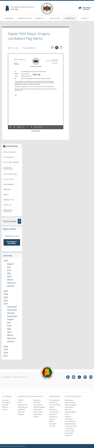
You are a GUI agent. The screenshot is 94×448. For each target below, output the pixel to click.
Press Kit (7, 205)
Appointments (22, 405)
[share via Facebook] (53, 48)
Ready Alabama (70, 424)
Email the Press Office (12, 242)
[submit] (19, 221)
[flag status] (80, 9)
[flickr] (91, 377)
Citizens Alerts (70, 431)
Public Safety (38, 412)
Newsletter (9, 200)
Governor (9, 18)
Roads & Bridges (39, 407)
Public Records (23, 407)
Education (37, 400)
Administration (24, 18)
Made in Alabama (71, 405)
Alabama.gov (69, 400)
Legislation (54, 18)
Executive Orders (11, 162)
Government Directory (69, 408)
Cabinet (20, 400)
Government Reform (38, 415)
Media (6, 195)
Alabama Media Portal (70, 413)
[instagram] (85, 377)
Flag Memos (9, 184)
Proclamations (10, 174)
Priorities (39, 18)
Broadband (37, 409)
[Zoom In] (31, 127)
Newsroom (69, 18)
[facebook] (68, 377)
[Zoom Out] (27, 127)
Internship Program (21, 413)
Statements (9, 157)
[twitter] (79, 377)
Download (35, 131)
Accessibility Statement (69, 434)
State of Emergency (8, 168)
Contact (85, 18)
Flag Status (9, 179)
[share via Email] (61, 48)
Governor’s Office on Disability (71, 427)
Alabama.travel (70, 402)
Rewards (7, 189)
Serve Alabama (70, 421)
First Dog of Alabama (6, 403)
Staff (19, 402)
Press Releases (10, 152)
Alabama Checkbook (68, 418)
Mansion (5, 407)
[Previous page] (10, 127)
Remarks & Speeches (8, 211)
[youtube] (73, 377)
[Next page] (14, 127)
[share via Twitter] (57, 48)
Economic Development (38, 403)
